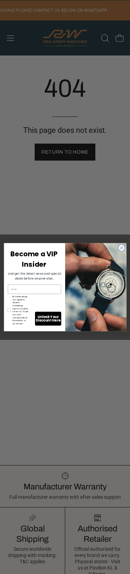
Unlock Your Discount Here (47, 318)
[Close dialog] (121, 248)
